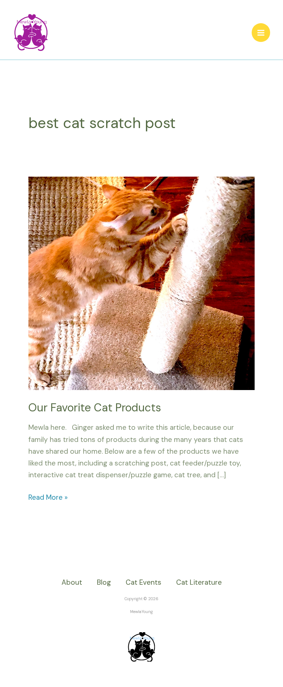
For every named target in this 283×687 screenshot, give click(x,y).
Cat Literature (199, 582)
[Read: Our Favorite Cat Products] (141, 282)
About (72, 582)
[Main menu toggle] (261, 32)
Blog (104, 582)
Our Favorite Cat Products (94, 407)
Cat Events (143, 582)
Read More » (48, 497)
